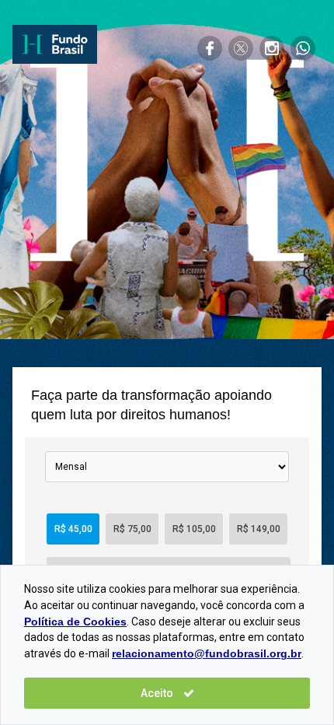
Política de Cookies (75, 621)
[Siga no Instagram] (271, 48)
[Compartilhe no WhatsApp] (303, 48)
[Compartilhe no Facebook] (209, 48)
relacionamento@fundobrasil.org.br (206, 653)
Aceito (158, 693)
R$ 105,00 (194, 529)
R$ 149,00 (258, 529)
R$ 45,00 (73, 529)
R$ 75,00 (132, 529)
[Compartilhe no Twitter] (240, 48)
